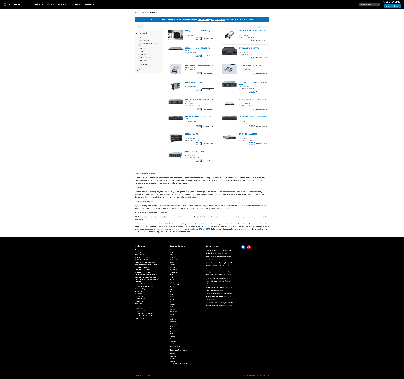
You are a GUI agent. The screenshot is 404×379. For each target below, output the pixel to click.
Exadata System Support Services (146, 277)
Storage (172, 358)
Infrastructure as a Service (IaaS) (145, 262)
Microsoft (173, 312)
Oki (171, 317)
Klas (171, 307)
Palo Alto (173, 321)
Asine (172, 282)
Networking (174, 356)
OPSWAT (173, 319)
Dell (171, 252)
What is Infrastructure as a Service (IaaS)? (219, 257)
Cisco (172, 262)
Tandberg (173, 344)
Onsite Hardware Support (143, 272)
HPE (171, 250)
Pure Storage (174, 329)
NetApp (172, 267)
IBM (148, 12)
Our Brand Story (140, 289)
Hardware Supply (140, 255)
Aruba (172, 279)
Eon (171, 292)
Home (137, 12)
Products (143, 12)
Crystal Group (174, 284)
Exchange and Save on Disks (144, 286)
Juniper (172, 265)
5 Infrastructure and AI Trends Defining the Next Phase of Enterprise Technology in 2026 (219, 296)
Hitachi (172, 302)
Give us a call (203, 20)
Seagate (172, 339)
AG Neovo (173, 269)
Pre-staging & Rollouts (142, 267)
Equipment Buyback (141, 284)
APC (171, 277)
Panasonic (173, 324)
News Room (138, 303)
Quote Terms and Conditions (144, 313)
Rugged (172, 361)
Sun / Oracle (174, 260)
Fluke (172, 294)
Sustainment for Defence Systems (146, 274)
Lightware (173, 309)
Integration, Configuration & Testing (146, 265)
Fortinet (172, 297)
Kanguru (173, 304)
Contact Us (138, 308)
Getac (172, 299)
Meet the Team (139, 296)
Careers (137, 306)
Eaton (172, 289)
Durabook (173, 287)
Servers (172, 353)
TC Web (147, 375)
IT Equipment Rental (141, 257)
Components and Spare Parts (179, 363)
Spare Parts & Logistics (142, 269)
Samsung (173, 336)
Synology (173, 341)
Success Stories (140, 301)
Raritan (172, 334)
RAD (171, 331)
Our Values (138, 294)
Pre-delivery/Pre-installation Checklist (147, 316)
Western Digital (175, 346)
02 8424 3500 (204, 229)
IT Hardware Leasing (141, 260)
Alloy (171, 274)
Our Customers (140, 299)
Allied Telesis (174, 272)
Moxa (172, 314)
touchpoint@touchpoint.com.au (158, 229)
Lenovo (172, 257)
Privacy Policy (139, 318)
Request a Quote (392, 6)
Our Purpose (139, 291)
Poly (171, 326)
